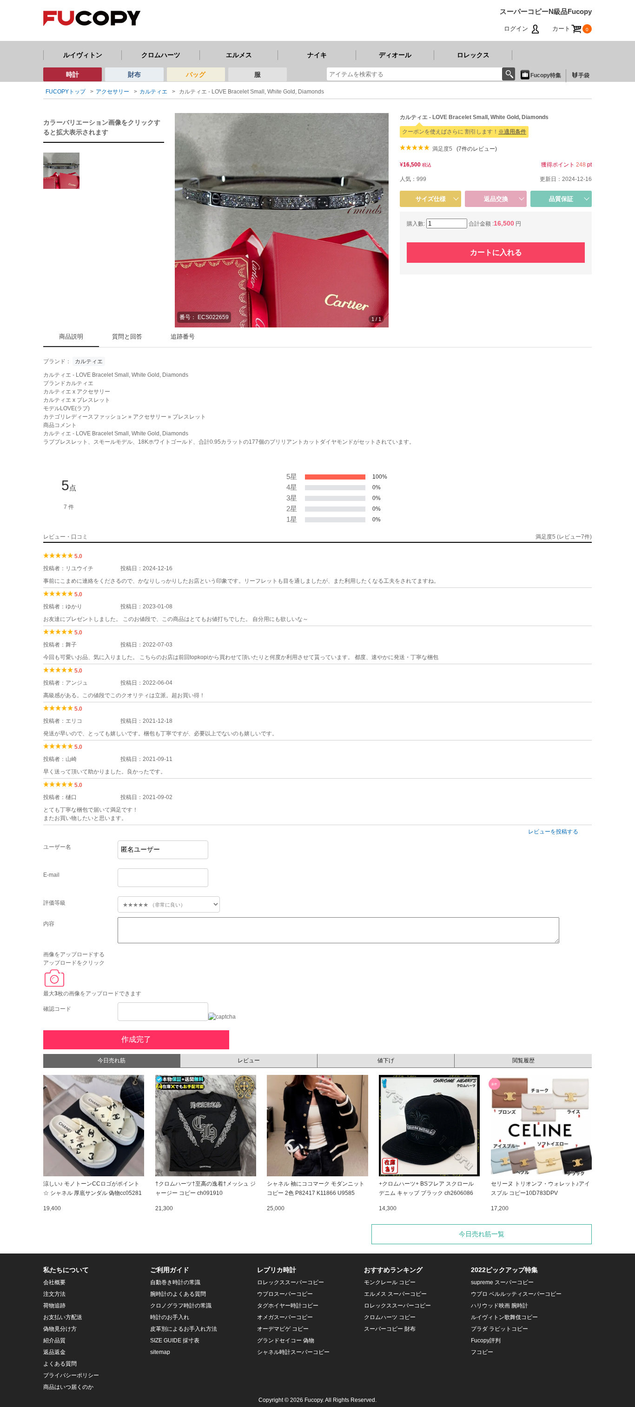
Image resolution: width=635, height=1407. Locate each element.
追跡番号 (183, 336)
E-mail (51, 875)
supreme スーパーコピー (502, 1282)
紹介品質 (54, 1340)
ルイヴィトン (82, 55)
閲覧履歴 (523, 1060)
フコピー (482, 1352)
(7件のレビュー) (476, 149)
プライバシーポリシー (71, 1375)
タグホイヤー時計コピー (287, 1305)
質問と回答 (127, 336)
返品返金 (54, 1352)
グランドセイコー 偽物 (285, 1340)
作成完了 (136, 1039)
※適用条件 (512, 131)
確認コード (57, 1009)
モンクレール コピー (390, 1282)
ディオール (395, 55)
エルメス (239, 55)
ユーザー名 (57, 847)
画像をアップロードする (74, 954)
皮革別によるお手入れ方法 (183, 1329)
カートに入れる (496, 252)
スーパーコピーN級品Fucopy (546, 11)
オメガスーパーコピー (285, 1317)
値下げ (385, 1060)
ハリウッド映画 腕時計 (499, 1305)
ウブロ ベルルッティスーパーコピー (516, 1294)
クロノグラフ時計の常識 (181, 1305)
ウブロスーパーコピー (285, 1294)
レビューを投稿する (553, 831)
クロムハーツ (160, 55)
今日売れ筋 (112, 1060)
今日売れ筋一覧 (481, 1234)
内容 (48, 923)
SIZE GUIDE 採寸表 (174, 1340)
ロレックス (473, 55)
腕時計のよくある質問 (178, 1294)
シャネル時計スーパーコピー (293, 1352)
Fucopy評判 (486, 1340)
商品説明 (71, 336)
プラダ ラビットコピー (499, 1329)
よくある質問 (60, 1363)
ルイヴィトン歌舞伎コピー (504, 1317)
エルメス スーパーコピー (395, 1294)
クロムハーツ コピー (390, 1317)
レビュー (249, 1060)
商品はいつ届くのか (68, 1387)
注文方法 (54, 1294)
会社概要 (54, 1282)
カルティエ (89, 361)
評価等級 (54, 903)
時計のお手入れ (169, 1317)
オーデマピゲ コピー (283, 1329)
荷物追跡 (54, 1305)
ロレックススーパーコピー (290, 1282)
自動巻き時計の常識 (175, 1282)
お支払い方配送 (62, 1317)
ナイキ (317, 55)
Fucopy (313, 1400)
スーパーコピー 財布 (390, 1329)
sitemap (160, 1352)
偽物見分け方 (60, 1329)
